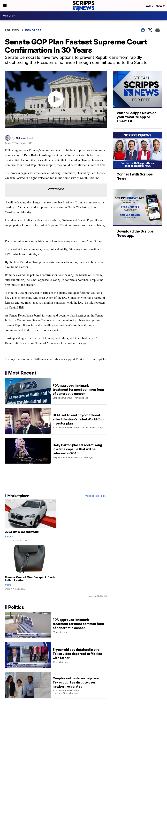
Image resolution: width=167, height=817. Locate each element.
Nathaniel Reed (24, 138)
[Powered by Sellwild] (102, 596)
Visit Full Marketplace (96, 496)
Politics (12, 30)
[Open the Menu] (5, 5)
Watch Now (154, 5)
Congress (33, 30)
